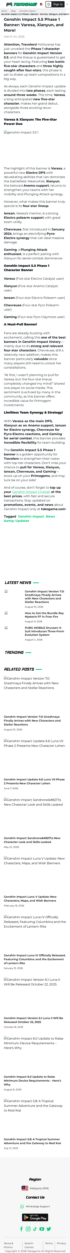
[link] (4, 11)
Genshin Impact (27, 11)
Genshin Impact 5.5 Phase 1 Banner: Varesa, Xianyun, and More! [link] (35, 14)
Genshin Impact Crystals (31, 492)
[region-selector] (41, 4)
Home (4, 11)
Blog (13, 11)
